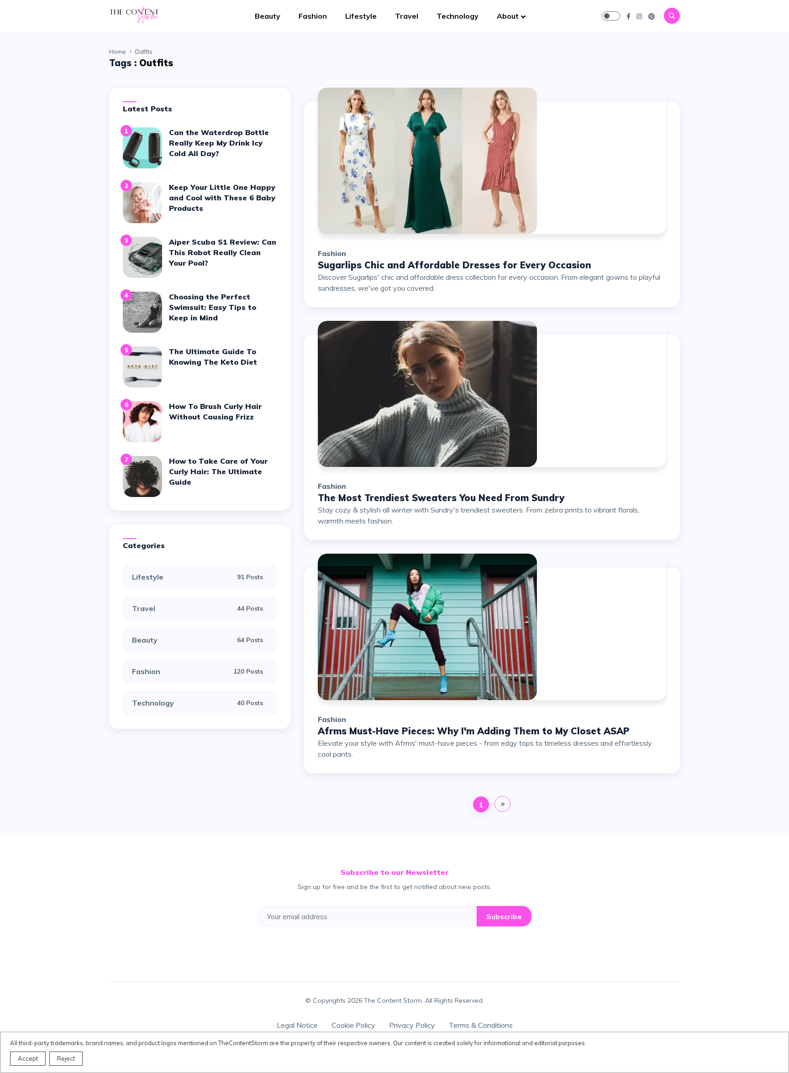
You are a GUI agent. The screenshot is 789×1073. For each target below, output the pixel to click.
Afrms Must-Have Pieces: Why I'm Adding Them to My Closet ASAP (474, 731)
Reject (66, 1058)
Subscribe (504, 916)
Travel (406, 16)
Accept (28, 1058)
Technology (458, 16)
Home (117, 51)
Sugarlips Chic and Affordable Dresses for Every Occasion (454, 265)
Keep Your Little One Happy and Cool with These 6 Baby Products (222, 198)
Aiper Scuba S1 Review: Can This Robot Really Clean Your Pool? (222, 252)
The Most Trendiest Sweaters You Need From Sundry (441, 497)
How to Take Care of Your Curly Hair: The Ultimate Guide (218, 471)
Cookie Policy (353, 1025)
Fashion (313, 16)
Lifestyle (361, 16)
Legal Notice (297, 1025)
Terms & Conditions (481, 1025)
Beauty (267, 16)
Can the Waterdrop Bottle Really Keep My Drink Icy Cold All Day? (219, 143)
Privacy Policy (412, 1025)
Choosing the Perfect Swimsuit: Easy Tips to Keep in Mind (212, 307)
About (508, 16)
